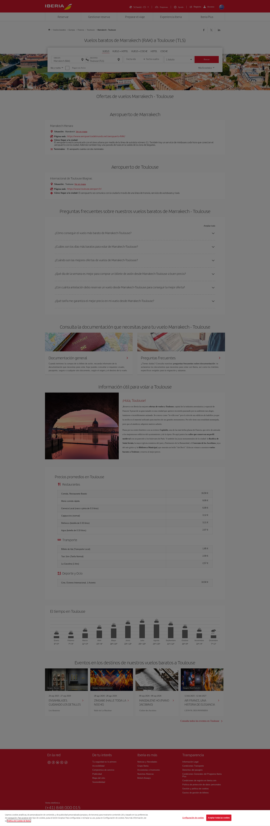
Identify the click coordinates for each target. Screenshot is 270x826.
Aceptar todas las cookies (219, 817)
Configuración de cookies (193, 817)
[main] (135, 818)
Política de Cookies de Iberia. (19, 820)
